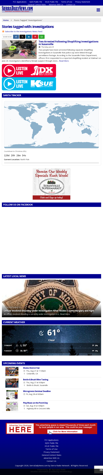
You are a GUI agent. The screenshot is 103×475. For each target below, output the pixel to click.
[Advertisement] (51, 184)
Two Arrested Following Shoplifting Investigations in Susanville (68, 43)
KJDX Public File (36, 2)
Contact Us (70, 4)
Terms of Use (66, 2)
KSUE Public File (51, 2)
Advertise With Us (56, 4)
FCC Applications (20, 2)
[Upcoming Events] (12, 371)
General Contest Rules (37, 4)
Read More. (64, 61)
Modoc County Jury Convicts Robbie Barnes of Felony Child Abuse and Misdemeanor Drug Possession (50, 309)
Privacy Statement (82, 2)
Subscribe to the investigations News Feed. (24, 31)
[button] (98, 10)
